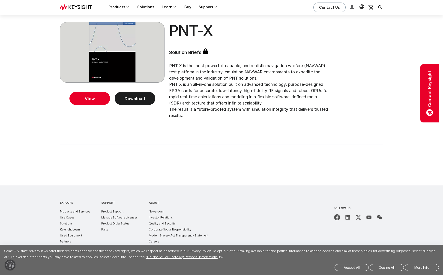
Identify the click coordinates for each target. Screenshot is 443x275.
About (154, 202)
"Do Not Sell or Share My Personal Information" (182, 257)
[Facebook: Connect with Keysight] (337, 217)
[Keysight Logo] (78, 7)
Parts (104, 229)
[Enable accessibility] (10, 264)
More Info (421, 267)
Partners (65, 241)
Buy (187, 7)
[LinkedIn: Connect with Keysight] (347, 217)
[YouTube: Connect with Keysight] (368, 217)
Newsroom (156, 211)
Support (108, 202)
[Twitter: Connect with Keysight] (358, 217)
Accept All (352, 267)
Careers (154, 241)
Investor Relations (161, 217)
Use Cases (67, 217)
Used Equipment (71, 235)
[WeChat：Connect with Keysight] (379, 217)
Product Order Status (115, 223)
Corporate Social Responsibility (170, 229)
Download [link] (135, 98)
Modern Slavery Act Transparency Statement (178, 235)
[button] (352, 7)
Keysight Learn (70, 229)
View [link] (90, 98)
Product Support (112, 211)
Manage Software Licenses (119, 217)
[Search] (380, 7)
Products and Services (75, 211)
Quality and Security (162, 223)
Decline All (387, 267)
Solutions (145, 7)
